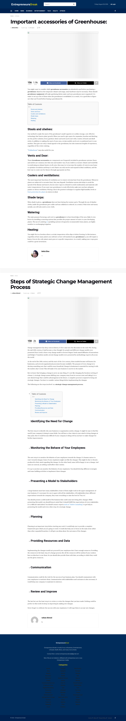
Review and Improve (41, 412)
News (22, 11)
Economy (48, 690)
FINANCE (48, 704)
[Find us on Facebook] (115, 10)
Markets (63, 692)
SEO (78, 675)
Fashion (48, 699)
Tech (49, 11)
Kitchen (63, 685)
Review (78, 673)
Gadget (63, 668)
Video (78, 697)
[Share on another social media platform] (96, 83)
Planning (37, 406)
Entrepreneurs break (48, 697)
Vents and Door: (35, 111)
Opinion (62, 11)
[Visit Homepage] (25, 4)
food (48, 707)
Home (16, 11)
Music (63, 695)
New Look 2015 (63, 697)
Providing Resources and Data (44, 408)
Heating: (33, 120)
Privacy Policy (102, 718)
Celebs (48, 680)
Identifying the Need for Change (44, 399)
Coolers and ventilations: (38, 114)
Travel (78, 692)
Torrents (78, 690)
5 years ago (24, 27)
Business (29, 11)
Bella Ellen (15, 27)
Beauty (48, 673)
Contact (110, 718)
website (77, 702)
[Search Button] (74, 4)
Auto (48, 671)
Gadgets (63, 671)
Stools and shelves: (37, 109)
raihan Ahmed (16, 293)
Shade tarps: (34, 116)
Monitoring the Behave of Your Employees (48, 401)
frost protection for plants (37, 192)
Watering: (33, 118)
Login (114, 4)
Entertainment (39, 11)
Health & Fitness (63, 678)
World (78, 704)
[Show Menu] (11, 11)
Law (63, 687)
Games (63, 673)
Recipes (77, 671)
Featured (48, 702)
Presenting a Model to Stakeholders (46, 403)
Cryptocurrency (48, 685)
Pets (63, 704)
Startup (78, 680)
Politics (63, 707)
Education (48, 692)
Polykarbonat (32, 150)
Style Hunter (78, 685)
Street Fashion (77, 683)
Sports (78, 678)
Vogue (78, 699)
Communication (40, 410)
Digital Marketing (48, 687)
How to (63, 683)
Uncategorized (77, 695)
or (47, 222)
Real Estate (77, 668)
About (95, 718)
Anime (48, 668)
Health (55, 11)
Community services (48, 683)
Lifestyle (17, 16)
